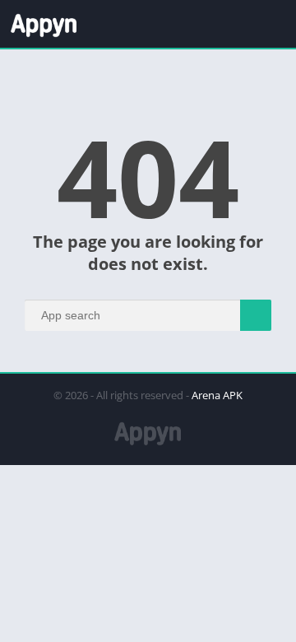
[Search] (255, 315)
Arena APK (217, 395)
